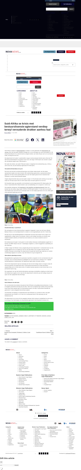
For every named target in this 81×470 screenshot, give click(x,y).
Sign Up (58, 205)
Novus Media (7, 132)
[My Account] (47, 1)
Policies (44, 413)
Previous (8, 330)
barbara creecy (23, 316)
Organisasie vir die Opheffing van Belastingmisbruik (31, 187)
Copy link (16, 465)
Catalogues (61, 51)
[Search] (72, 64)
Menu (7, 19)
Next (51, 330)
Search (71, 9)
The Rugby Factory (49, 51)
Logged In (14, 341)
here (9, 307)
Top (13, 317)
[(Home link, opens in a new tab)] (11, 423)
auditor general (14, 316)
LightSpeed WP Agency (43, 418)
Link (1, 465)
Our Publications (68, 4)
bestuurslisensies (21, 150)
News (13, 313)
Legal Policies (20, 453)
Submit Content (53, 4)
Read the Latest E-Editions (66, 191)
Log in (50, 0)
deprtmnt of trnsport (35, 316)
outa (9, 317)
